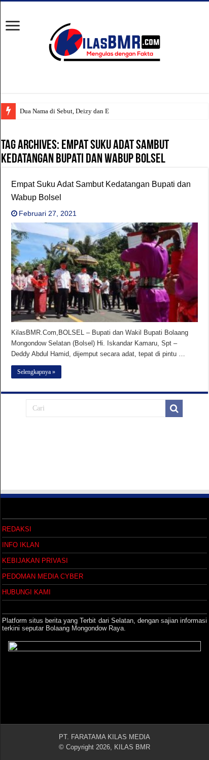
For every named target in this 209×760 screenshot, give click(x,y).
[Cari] (174, 408)
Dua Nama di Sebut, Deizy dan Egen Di (73, 111)
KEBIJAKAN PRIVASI (35, 560)
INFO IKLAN (20, 545)
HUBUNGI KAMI (26, 592)
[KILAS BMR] (104, 40)
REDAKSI (16, 529)
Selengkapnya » (36, 371)
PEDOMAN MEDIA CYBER (42, 576)
